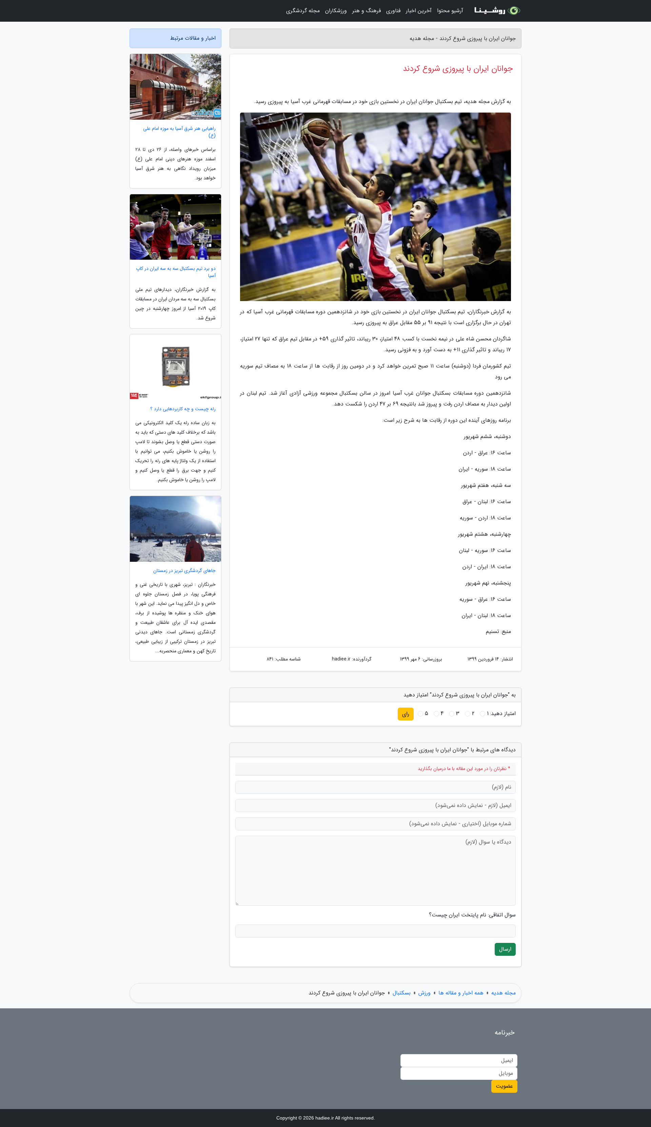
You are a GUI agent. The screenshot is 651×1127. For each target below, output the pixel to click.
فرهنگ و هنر (366, 10)
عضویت (504, 1086)
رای (405, 714)
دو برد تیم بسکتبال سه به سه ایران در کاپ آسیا (176, 272)
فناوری (393, 10)
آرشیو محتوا (450, 10)
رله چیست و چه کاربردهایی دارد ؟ (183, 409)
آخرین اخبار (419, 10)
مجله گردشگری (303, 10)
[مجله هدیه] (496, 11)
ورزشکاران (336, 10)
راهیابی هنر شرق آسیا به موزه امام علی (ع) (179, 132)
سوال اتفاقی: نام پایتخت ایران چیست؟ (472, 915)
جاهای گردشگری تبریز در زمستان (184, 570)
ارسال (505, 949)
